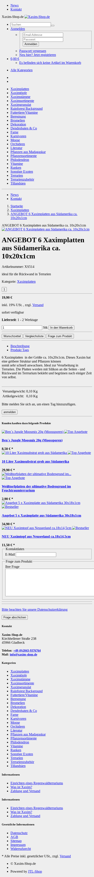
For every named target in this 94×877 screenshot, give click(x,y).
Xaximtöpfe (18, 93)
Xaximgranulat (20, 104)
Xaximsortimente (22, 101)
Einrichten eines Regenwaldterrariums (36, 783)
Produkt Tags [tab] (19, 350)
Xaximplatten (19, 89)
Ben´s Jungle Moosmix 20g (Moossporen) (32, 440)
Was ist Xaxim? (21, 787)
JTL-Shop (35, 871)
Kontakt (16, 9)
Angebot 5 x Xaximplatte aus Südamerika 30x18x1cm (41, 515)
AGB (14, 837)
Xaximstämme (20, 97)
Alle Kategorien (21, 70)
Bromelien (17, 120)
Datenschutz (19, 833)
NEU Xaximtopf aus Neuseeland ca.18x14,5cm (36, 536)
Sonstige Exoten (21, 171)
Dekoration (18, 124)
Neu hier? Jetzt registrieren (37, 55)
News (14, 5)
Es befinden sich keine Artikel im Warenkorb (50, 63)
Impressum (18, 845)
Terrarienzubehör (22, 179)
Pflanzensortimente (23, 156)
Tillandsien (18, 183)
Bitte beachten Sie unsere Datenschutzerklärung (35, 609)
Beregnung (18, 116)
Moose (15, 140)
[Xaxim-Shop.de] (37, 17)
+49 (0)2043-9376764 (27, 650)
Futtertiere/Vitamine (24, 112)
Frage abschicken (14, 617)
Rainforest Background (26, 108)
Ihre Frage (12, 566)
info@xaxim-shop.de (23, 654)
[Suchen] (52, 25)
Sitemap (16, 841)
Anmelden (30, 44)
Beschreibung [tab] (20, 346)
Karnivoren (18, 136)
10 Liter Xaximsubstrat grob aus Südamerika (35, 461)
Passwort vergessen (32, 51)
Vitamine (16, 164)
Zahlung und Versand (25, 791)
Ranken (15, 167)
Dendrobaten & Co (23, 128)
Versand (38, 305)
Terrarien (16, 175)
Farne (14, 132)
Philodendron (19, 160)
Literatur (16, 148)
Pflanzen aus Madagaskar (28, 152)
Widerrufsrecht (20, 849)
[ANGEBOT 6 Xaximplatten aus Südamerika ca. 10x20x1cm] (45, 229)
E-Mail (10, 554)
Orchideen (17, 144)
